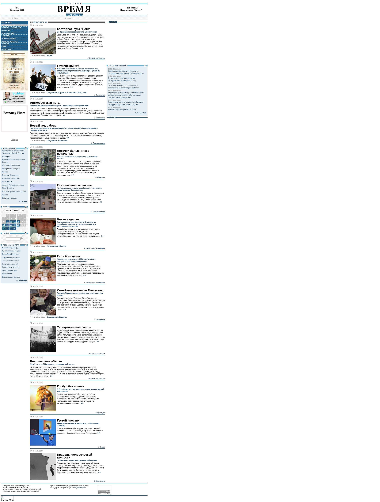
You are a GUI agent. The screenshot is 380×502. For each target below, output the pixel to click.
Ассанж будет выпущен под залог (122, 109)
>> (81, 48)
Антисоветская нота (45, 102)
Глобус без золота (70, 386)
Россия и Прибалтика (11, 165)
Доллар (5, 195)
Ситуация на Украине (57, 317)
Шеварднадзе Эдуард (11, 277)
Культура (101, 413)
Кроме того (100, 481)
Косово (5, 172)
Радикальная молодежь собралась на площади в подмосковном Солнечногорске (126, 72)
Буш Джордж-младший (11, 251)
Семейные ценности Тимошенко (80, 290)
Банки (49, 56)
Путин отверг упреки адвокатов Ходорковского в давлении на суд (122, 79)
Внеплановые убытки (46, 361)
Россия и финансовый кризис (14, 191)
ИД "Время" (132, 8)
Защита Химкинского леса (13, 185)
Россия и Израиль (9, 198)
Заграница (100, 95)
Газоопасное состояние (74, 185)
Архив (16, 18)
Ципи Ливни (7, 274)
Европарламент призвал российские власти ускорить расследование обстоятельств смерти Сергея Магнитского (126, 94)
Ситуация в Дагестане (57, 140)
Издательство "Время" (131, 10)
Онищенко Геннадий (10, 260)
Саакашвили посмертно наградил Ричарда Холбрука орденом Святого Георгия (125, 103)
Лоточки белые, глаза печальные (73, 152)
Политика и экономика (95, 248)
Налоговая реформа (56, 246)
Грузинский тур (68, 65)
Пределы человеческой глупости (74, 456)
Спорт (102, 447)
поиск (69, 18)
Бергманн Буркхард (10, 247)
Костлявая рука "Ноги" (73, 29)
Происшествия (99, 143)
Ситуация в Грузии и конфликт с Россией (66, 92)
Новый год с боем (43, 125)
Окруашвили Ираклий (11, 257)
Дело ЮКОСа (8, 181)
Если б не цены (68, 256)
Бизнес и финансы (97, 58)
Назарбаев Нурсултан (11, 254)
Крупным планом (98, 354)
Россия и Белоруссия (10, 175)
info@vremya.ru (79, 488)
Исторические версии (11, 168)
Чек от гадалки (68, 219)
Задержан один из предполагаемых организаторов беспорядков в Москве (124, 86)
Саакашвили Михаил (10, 267)
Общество (100, 177)
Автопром (6, 156)
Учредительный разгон (74, 327)
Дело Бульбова (8, 188)
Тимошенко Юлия (9, 270)
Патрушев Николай (10, 264)
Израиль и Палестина (11, 178)
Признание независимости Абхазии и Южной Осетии (13, 152)
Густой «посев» (68, 420)
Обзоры (14, 139)
